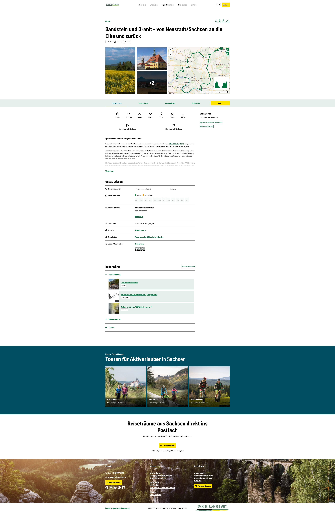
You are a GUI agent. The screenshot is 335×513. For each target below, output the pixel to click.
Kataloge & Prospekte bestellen (161, 475)
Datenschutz (125, 508)
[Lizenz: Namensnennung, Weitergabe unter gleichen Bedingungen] (140, 250)
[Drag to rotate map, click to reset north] (170, 54)
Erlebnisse (153, 5)
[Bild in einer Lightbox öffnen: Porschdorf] (120, 70)
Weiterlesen (109, 171)
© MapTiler (208, 92)
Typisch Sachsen (168, 5)
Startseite (107, 21)
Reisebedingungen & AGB (203, 478)
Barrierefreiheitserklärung (203, 475)
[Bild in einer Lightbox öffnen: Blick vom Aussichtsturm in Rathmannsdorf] (152, 82)
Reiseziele (142, 5)
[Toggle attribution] (228, 92)
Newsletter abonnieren (158, 478)
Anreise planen (155, 473)
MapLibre (202, 92)
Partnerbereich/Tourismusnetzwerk (162, 488)
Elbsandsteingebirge (176, 144)
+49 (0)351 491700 (117, 473)
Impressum (116, 508)
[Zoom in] (170, 49)
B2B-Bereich (154, 485)
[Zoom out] (170, 52)
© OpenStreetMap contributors (218, 92)
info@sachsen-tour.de (118, 477)
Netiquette (197, 481)
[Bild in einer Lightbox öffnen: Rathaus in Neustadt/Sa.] (152, 58)
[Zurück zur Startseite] (112, 5)
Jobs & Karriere (155, 495)
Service (193, 5)
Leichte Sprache (199, 473)
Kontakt (108, 508)
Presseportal (154, 482)
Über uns (153, 492)
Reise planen (182, 5)
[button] (331, 511)
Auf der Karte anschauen (188, 266)
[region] (199, 70)
